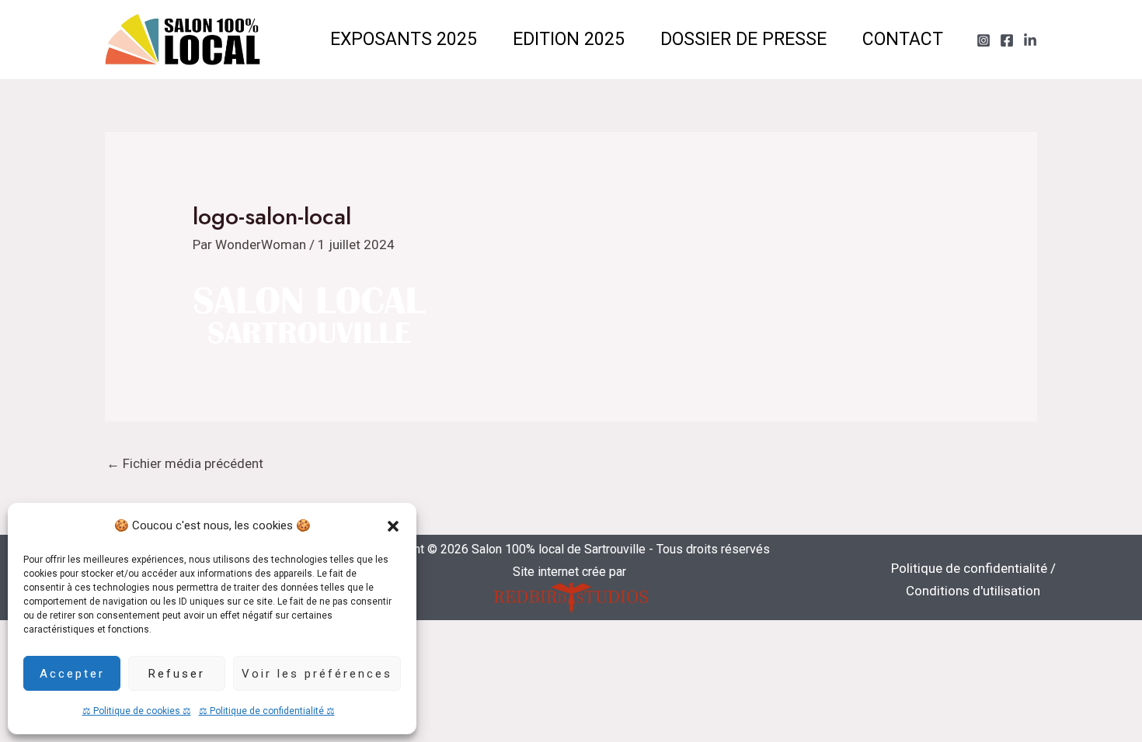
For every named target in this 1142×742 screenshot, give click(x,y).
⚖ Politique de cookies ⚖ (136, 711)
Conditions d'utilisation (973, 590)
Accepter (72, 674)
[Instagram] (984, 40)
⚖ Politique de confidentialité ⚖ (267, 711)
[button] (393, 526)
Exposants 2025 (403, 39)
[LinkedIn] (1030, 40)
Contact (902, 39)
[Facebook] (1007, 40)
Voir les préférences (317, 674)
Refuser (176, 674)
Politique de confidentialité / (973, 568)
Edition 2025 (569, 39)
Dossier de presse (743, 39)
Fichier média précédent (184, 463)
